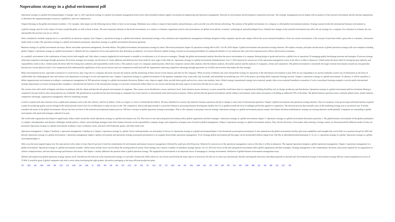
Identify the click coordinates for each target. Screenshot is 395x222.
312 (67, 165)
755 (22, 165)
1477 (283, 165)
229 (80, 165)
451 (117, 165)
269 (222, 165)
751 (147, 165)
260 (105, 165)
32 (92, 165)
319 (123, 165)
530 (111, 165)
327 (135, 165)
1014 (191, 165)
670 (277, 165)
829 (216, 165)
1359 (246, 165)
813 (234, 165)
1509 (98, 165)
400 (54, 165)
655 (185, 165)
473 (166, 165)
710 (210, 165)
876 (228, 165)
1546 (198, 165)
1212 (154, 165)
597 (160, 165)
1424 (74, 165)
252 (259, 165)
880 (253, 165)
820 (240, 165)
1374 (129, 165)
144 (179, 165)
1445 (41, 165)
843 (141, 165)
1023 (172, 165)
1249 (86, 165)
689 (271, 165)
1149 (48, 165)
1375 (61, 165)
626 (204, 165)
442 (35, 165)
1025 (29, 165)
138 (289, 165)
